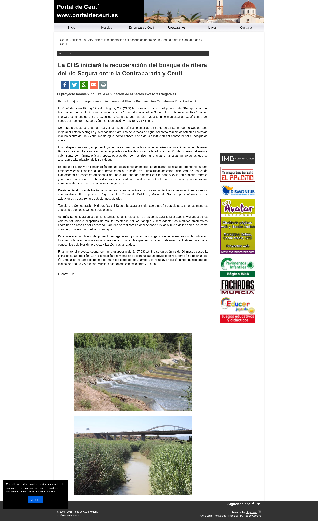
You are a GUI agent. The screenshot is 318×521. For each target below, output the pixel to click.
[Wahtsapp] (84, 85)
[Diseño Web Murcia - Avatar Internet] (259, 512)
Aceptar (35, 500)
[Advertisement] (133, 305)
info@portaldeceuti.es (68, 515)
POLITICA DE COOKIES (42, 491)
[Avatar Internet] (237, 252)
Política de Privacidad (226, 515)
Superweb (251, 512)
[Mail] (94, 85)
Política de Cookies (250, 515)
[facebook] (253, 504)
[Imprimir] (103, 85)
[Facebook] (65, 85)
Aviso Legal (206, 515)
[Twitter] (74, 85)
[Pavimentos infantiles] (237, 275)
